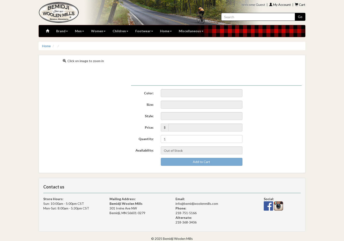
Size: (150, 104)
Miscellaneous (190, 31)
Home (164, 31)
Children (119, 31)
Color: (149, 93)
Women (97, 31)
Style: (149, 116)
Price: (149, 127)
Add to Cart (201, 162)
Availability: (144, 150)
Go (300, 17)
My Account (281, 5)
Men (78, 31)
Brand (61, 31)
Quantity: (146, 139)
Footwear (143, 31)
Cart (301, 5)
